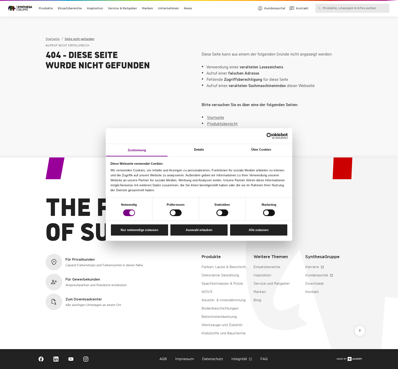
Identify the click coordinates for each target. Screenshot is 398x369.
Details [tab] (199, 149)
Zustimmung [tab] (137, 150)
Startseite (215, 117)
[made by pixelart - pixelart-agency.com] (349, 359)
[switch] (176, 212)
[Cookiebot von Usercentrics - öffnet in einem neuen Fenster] (269, 136)
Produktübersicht (222, 123)
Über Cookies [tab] (261, 149)
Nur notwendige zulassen (139, 230)
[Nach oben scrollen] (360, 331)
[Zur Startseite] (20, 8)
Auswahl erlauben (199, 230)
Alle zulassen (258, 230)
